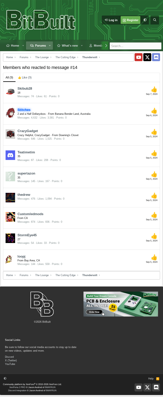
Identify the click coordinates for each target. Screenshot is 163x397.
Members (100, 45)
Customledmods (30, 214)
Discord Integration (17, 390)
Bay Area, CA (32, 260)
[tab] (25, 77)
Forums (40, 45)
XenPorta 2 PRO (17, 387)
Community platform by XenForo (32, 384)
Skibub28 (24, 88)
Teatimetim (26, 152)
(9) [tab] (9, 77)
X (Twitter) (11, 360)
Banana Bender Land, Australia (72, 113)
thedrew (23, 195)
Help (150, 378)
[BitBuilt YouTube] (139, 57)
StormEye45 (27, 235)
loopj (21, 256)
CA (26, 218)
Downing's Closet (69, 135)
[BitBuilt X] (147, 57)
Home (15, 45)
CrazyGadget (27, 131)
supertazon (26, 173)
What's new (70, 45)
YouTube (10, 364)
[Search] (154, 20)
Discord (9, 356)
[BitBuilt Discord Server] (156, 57)
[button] (145, 20)
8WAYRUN (50, 387)
